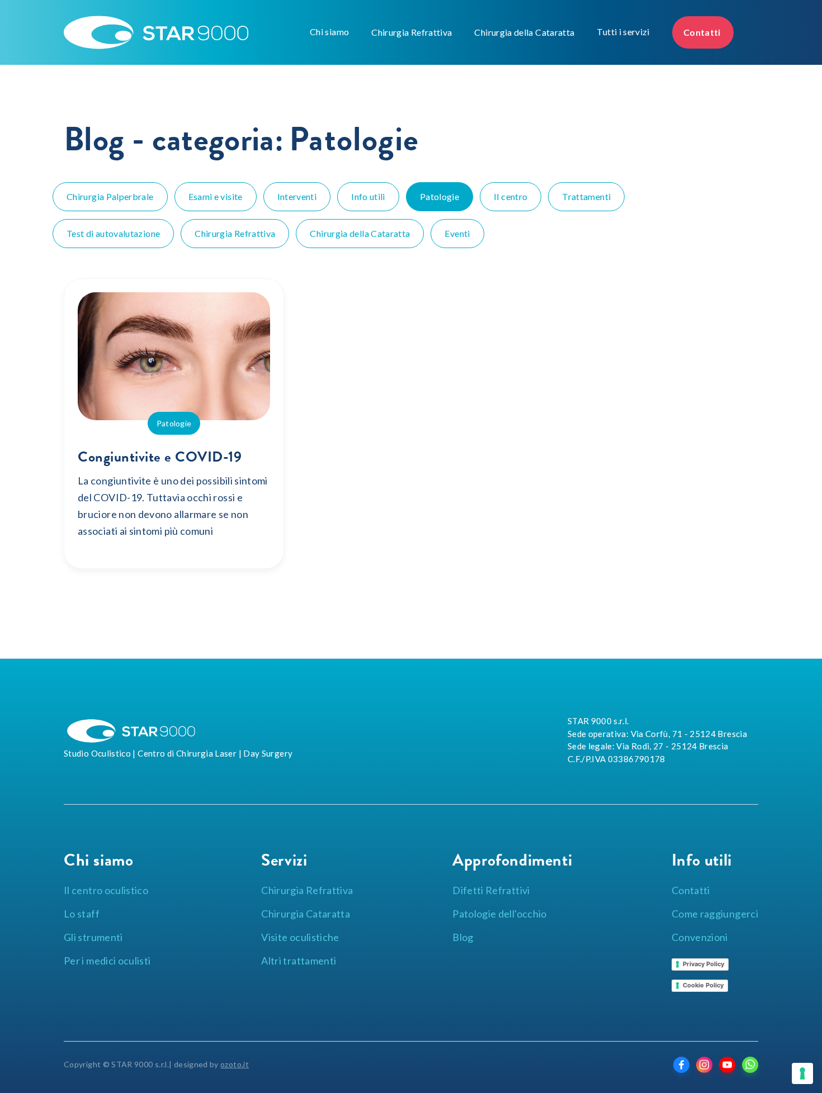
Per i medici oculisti (107, 960)
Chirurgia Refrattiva (411, 32)
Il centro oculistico (106, 890)
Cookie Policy (703, 985)
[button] (329, 32)
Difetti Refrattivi (491, 890)
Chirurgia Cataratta (305, 913)
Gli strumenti (93, 937)
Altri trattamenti (298, 960)
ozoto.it (234, 1064)
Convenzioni (700, 937)
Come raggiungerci (715, 913)
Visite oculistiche (300, 937)
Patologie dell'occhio (499, 913)
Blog (462, 937)
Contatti (702, 32)
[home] (184, 32)
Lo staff (82, 913)
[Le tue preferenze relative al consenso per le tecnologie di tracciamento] (802, 1073)
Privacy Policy (703, 964)
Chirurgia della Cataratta (524, 32)
